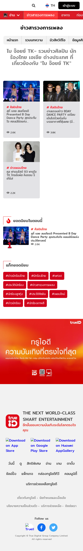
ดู (21, 463)
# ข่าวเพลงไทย (17, 167)
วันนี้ (11, 463)
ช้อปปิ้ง (11, 473)
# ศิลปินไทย (14, 107)
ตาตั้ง (71, 463)
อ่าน (12, 15)
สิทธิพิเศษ (34, 463)
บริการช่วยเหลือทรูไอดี (41, 484)
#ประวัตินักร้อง (15, 285)
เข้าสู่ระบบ (69, 5)
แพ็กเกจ (27, 473)
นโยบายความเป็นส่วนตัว (22, 505)
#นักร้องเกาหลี (35, 303)
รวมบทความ (34, 40)
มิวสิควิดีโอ (57, 40)
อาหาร (65, 15)
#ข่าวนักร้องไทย (15, 275)
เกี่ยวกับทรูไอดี (26, 497)
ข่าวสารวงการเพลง (40, 15)
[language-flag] (47, 5)
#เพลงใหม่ (58, 294)
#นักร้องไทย (38, 275)
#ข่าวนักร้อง (13, 303)
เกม (59, 463)
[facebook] (41, 527)
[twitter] (53, 527)
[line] (29, 527)
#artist (57, 275)
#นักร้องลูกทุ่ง (14, 294)
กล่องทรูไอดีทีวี (48, 473)
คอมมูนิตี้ (70, 473)
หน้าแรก (12, 40)
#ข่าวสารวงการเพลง (42, 285)
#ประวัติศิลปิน (37, 294)
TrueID (11, 5)
